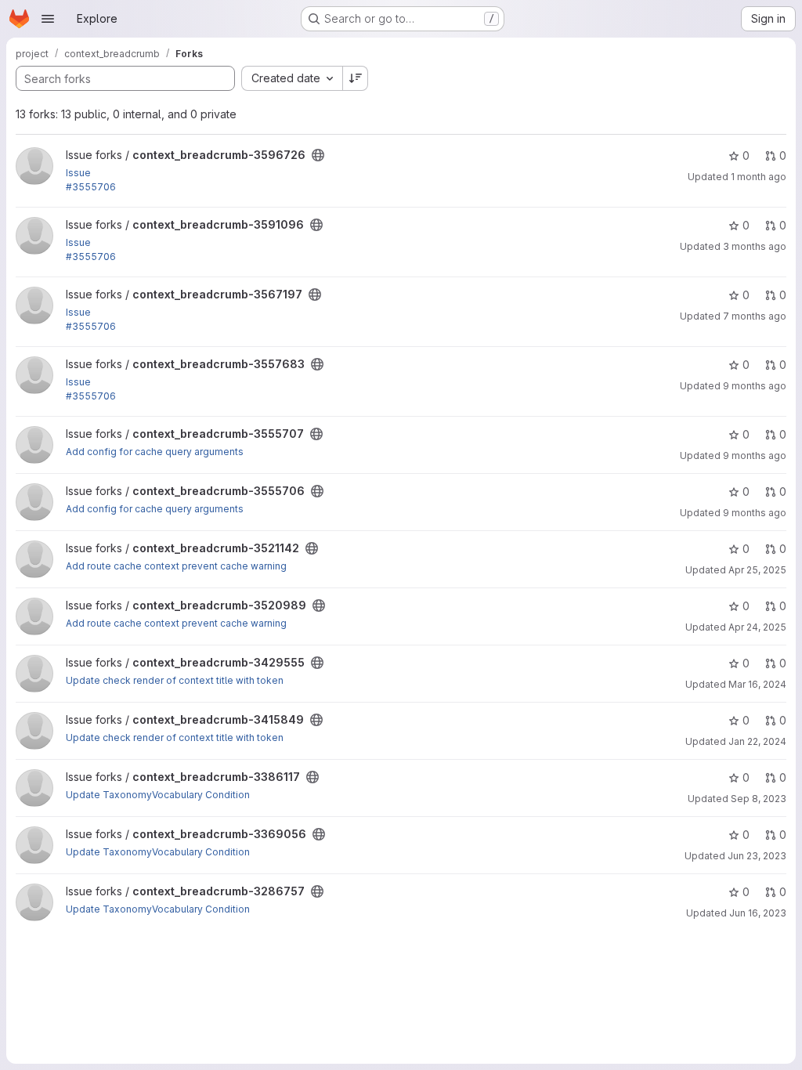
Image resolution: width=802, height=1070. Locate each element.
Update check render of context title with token (175, 680)
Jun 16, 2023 (757, 913)
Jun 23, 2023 (757, 856)
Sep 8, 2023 (758, 798)
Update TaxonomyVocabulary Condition (158, 795)
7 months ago (754, 316)
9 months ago (754, 386)
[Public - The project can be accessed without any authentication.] (318, 155)
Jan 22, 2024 (757, 741)
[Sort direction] (355, 78)
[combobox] (291, 78)
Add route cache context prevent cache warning (176, 566)
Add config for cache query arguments (155, 451)
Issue (78, 173)
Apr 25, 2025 (757, 570)
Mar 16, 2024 (757, 684)
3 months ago (754, 246)
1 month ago (758, 177)
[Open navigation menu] (47, 18)
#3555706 (91, 187)
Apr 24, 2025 (757, 627)
